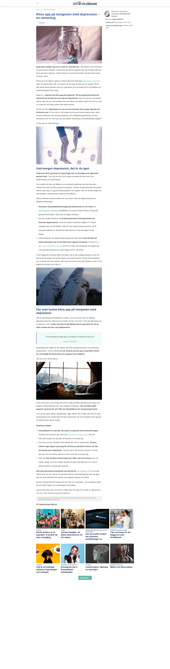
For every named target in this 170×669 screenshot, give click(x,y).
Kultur (38, 530)
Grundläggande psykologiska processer (96, 531)
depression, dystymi (90, 81)
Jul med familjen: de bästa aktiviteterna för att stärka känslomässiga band (72, 535)
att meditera (82, 471)
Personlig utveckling (69, 565)
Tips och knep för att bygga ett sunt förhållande (120, 535)
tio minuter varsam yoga (77, 435)
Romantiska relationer (118, 530)
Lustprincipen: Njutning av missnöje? (96, 568)
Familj (63, 530)
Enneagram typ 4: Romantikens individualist (69, 569)
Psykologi (39, 9)
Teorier (39, 565)
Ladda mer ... (85, 578)
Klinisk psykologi (49, 9)
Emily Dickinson (70, 341)
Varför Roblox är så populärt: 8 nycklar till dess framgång (46, 535)
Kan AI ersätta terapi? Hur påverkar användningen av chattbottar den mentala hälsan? (97, 536)
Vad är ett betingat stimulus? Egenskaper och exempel (46, 569)
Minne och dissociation (121, 567)
